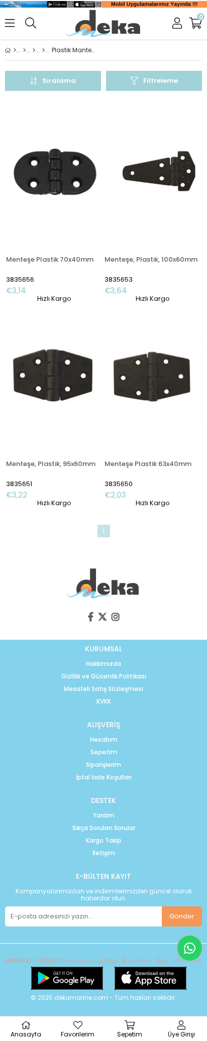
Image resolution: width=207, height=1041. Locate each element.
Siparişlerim (103, 764)
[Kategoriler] (24, 50)
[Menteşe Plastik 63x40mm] (153, 377)
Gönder (181, 916)
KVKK (103, 701)
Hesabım (104, 739)
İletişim (103, 853)
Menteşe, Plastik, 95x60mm (50, 464)
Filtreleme (160, 80)
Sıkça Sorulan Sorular (103, 828)
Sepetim (103, 752)
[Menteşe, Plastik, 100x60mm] (153, 173)
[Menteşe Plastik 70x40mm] (54, 173)
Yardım (104, 815)
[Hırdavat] (34, 50)
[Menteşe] (43, 50)
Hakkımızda (103, 663)
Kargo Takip (104, 840)
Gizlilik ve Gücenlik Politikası (103, 676)
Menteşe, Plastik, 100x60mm (151, 259)
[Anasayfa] (15, 50)
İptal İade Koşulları (104, 777)
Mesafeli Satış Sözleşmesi (103, 688)
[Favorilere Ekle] (54, 201)
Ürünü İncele (74, 201)
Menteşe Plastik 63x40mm (148, 464)
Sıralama (59, 80)
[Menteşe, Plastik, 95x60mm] (54, 377)
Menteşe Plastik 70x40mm (49, 259)
